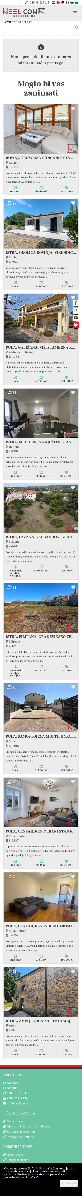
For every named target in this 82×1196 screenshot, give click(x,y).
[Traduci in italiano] (68, 2)
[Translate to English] (58, 2)
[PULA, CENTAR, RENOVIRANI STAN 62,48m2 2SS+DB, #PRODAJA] (41, 802)
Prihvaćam (69, 1183)
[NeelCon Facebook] (76, 303)
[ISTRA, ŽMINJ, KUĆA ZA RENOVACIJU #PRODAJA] (41, 992)
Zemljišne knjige (17, 1160)
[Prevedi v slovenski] (77, 2)
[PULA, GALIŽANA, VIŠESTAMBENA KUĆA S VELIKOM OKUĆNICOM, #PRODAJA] (41, 318)
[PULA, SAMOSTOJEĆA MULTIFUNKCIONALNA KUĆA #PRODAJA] (41, 708)
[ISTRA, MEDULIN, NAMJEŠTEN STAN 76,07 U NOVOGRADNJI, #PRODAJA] (41, 413)
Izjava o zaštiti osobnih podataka (28, 1126)
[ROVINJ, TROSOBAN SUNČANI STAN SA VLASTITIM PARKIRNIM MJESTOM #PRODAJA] (41, 129)
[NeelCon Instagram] (76, 310)
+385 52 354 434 (17, 1098)
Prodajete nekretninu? (21, 1137)
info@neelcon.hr (17, 1103)
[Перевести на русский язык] (72, 2)
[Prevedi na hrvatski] (54, 2)
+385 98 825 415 (38, 3)
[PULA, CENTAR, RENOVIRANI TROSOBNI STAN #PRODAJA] (41, 897)
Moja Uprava (15, 1155)
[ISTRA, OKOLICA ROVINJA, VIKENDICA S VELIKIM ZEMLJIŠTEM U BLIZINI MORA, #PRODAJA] (41, 224)
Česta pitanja (15, 1121)
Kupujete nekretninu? (21, 1132)
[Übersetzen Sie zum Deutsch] (63, 2)
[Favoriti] (76, 325)
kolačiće (38, 1168)
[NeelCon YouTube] (76, 318)
